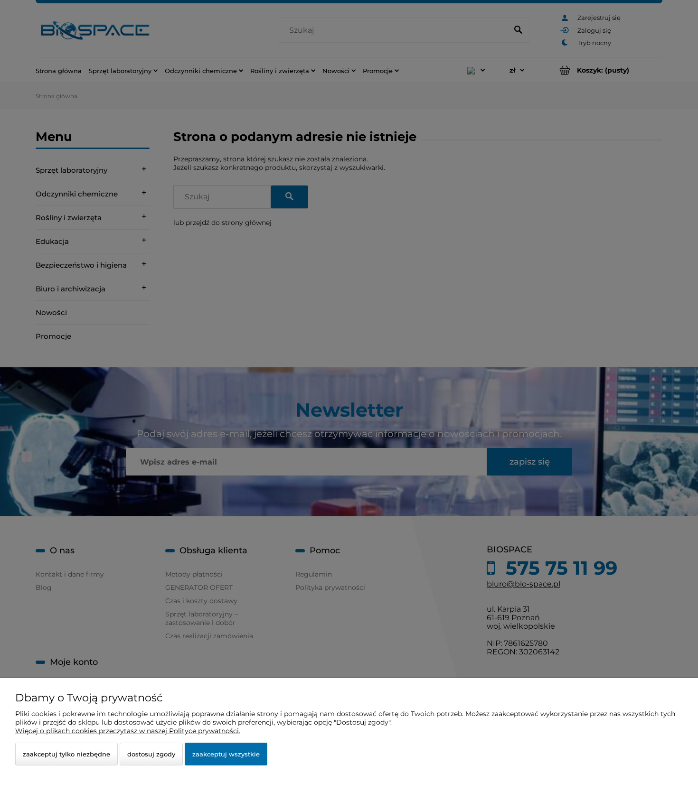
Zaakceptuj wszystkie (226, 754)
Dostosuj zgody (151, 754)
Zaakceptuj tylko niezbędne (66, 754)
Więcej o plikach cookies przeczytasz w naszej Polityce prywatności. (127, 731)
